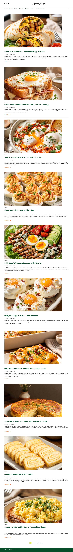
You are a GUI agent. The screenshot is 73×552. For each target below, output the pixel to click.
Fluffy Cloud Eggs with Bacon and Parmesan (21, 316)
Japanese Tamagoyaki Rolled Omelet (18, 474)
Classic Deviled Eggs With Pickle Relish (19, 210)
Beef (5, 8)
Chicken (10, 8)
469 (38, 543)
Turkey (32, 8)
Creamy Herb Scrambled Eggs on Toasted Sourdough (25, 527)
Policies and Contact (40, 8)
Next (41, 543)
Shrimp (26, 8)
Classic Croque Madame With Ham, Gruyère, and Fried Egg (26, 105)
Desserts (21, 8)
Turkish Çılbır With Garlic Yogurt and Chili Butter (23, 157)
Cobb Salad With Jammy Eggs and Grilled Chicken (23, 263)
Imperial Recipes (39, 3)
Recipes (5, 49)
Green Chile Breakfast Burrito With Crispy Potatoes (24, 52)
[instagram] (6, 3)
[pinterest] (4, 3)
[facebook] (8, 3)
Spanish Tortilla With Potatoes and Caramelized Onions (25, 421)
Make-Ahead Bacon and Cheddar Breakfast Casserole (25, 369)
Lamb (15, 8)
